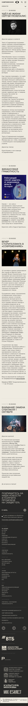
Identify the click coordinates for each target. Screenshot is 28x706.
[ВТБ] (8, 638)
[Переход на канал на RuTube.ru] (24, 628)
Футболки (4, 590)
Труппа (4, 570)
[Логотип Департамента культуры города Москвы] (14, 681)
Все (3, 579)
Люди (3, 568)
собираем (7, 699)
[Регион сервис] (8, 657)
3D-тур (4, 532)
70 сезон (5, 528)
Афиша (4, 547)
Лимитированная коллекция (10, 587)
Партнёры (5, 541)
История (4, 530)
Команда (4, 577)
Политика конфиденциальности (11, 610)
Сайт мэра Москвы (7, 613)
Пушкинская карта (7, 553)
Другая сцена (6, 563)
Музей (3, 533)
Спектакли (5, 550)
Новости (5, 6)
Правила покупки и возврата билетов (13, 618)
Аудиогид (4, 535)
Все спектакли (6, 559)
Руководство (6, 576)
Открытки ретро (7, 596)
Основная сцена (7, 561)
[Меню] (25, 2)
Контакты (5, 542)
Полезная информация (8, 544)
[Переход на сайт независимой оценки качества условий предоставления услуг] (14, 669)
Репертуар (5, 557)
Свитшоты (5, 592)
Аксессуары (5, 589)
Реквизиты (5, 620)
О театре (4, 526)
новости (5, 166)
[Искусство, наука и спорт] (12, 648)
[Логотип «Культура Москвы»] (14, 686)
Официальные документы (9, 615)
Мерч (3, 583)
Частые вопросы (7, 622)
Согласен (23, 700)
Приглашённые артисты (9, 572)
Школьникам (5, 599)
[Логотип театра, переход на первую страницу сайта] (8, 2)
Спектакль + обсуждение (9, 602)
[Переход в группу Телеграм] (14, 628)
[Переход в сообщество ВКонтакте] (3, 628)
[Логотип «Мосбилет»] (14, 692)
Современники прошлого (9, 537)
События (4, 552)
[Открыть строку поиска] (22, 2)
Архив (3, 565)
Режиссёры (5, 574)
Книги (3, 594)
